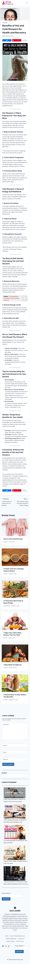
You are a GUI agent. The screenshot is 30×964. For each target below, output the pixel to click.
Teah (6, 541)
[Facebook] (3, 946)
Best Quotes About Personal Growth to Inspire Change (22, 502)
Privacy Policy (10, 941)
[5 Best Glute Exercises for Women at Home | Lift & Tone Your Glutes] (16, 792)
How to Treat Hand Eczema (13, 539)
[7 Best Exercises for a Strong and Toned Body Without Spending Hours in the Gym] (16, 873)
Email (5, 752)
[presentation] (15, 527)
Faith (6, 573)
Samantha (7, 605)
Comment (6, 724)
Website (5, 759)
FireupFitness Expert (8, 36)
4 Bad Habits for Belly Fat (12, 665)
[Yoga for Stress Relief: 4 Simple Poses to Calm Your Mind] (16, 853)
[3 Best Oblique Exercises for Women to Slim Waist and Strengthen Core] (16, 811)
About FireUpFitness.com (17, 936)
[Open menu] (27, 3)
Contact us (21, 938)
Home (7, 936)
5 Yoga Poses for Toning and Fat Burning (7, 502)
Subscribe (6, 899)
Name (5, 745)
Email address (6, 893)
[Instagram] (8, 946)
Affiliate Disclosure (11, 938)
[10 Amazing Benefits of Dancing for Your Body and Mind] (16, 832)
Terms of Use (20, 941)
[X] (6, 946)
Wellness (4, 22)
